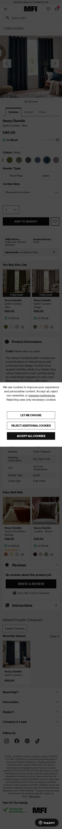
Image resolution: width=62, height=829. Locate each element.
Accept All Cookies (31, 436)
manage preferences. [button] (41, 395)
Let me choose (31, 415)
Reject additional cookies (31, 425)
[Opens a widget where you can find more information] (47, 823)
